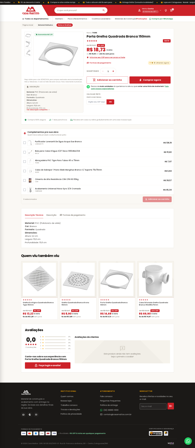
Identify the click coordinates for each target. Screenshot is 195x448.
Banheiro (60, 19)
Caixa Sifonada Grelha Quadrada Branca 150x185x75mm (153, 303)
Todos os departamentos (36, 19)
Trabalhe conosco (69, 405)
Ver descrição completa (38, 110)
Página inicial (28, 25)
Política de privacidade (71, 414)
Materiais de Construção (127, 19)
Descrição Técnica (34, 215)
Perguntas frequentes (110, 400)
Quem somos (67, 396)
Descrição (51, 215)
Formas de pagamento (99, 63)
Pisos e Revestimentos (78, 19)
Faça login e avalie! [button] (47, 365)
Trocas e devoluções (70, 409)
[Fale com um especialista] (188, 441)
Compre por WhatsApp (162, 19)
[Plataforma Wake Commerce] (171, 443)
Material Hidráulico (45, 25)
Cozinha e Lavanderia (102, 19)
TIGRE (94, 33)
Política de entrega (109, 405)
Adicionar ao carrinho (107, 80)
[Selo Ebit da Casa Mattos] (166, 433)
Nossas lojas (66, 400)
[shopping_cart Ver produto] (39, 279)
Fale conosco (106, 396)
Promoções (141, 19)
